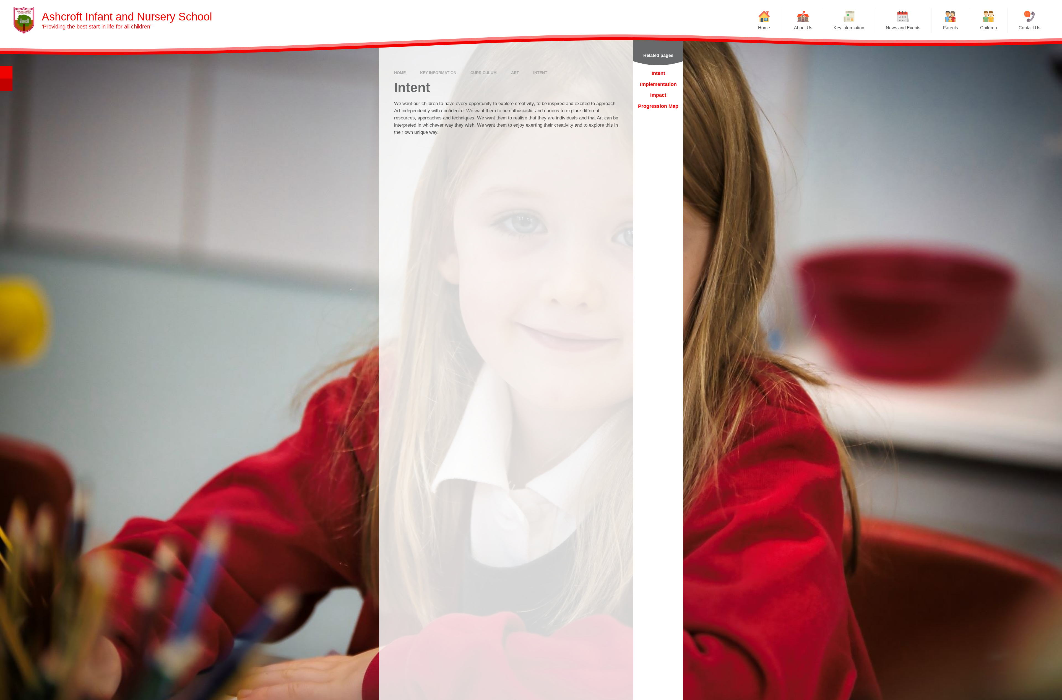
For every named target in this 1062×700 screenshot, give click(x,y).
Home (400, 72)
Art (515, 72)
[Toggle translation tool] (6, 85)
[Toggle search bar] (6, 72)
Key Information (438, 72)
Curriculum (483, 72)
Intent (540, 72)
